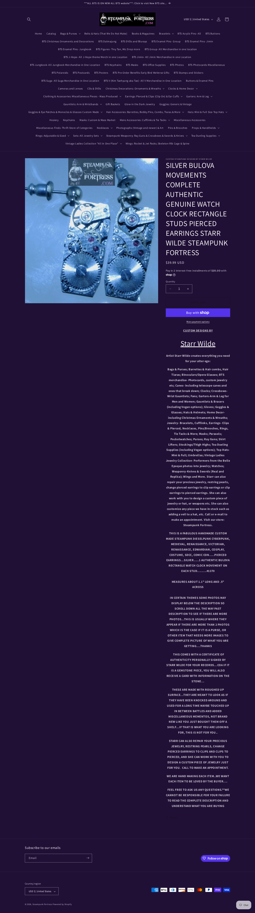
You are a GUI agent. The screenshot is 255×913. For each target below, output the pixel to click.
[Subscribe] (88, 858)
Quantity (170, 281)
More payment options (197, 321)
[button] (29, 19)
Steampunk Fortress (42, 904)
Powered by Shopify (62, 904)
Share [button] (173, 817)
